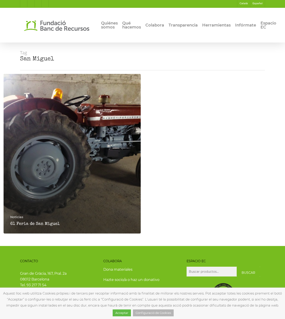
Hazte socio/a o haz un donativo (131, 280)
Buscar (248, 273)
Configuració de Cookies (153, 313)
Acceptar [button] (121, 313)
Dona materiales (117, 269)
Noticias (16, 217)
